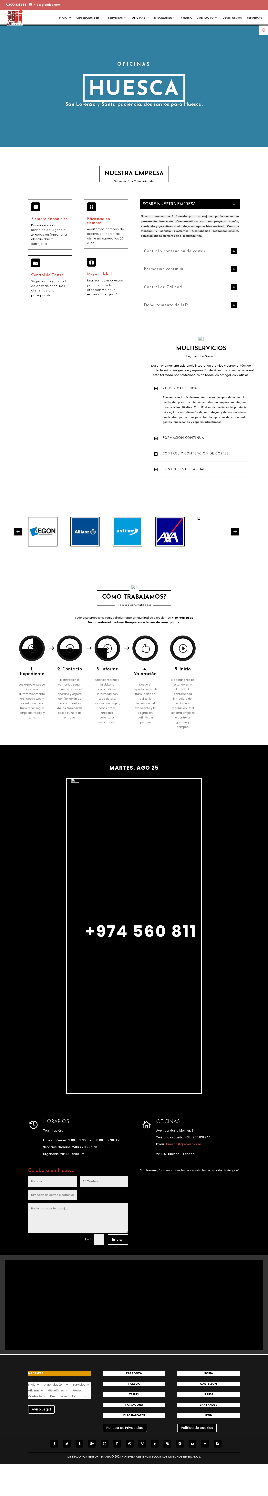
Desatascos (232, 18)
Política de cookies (197, 1427)
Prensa (186, 18)
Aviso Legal (41, 1409)
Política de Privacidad (124, 1427)
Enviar (118, 1239)
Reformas (254, 18)
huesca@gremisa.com (183, 1144)
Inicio (62, 18)
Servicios (115, 18)
